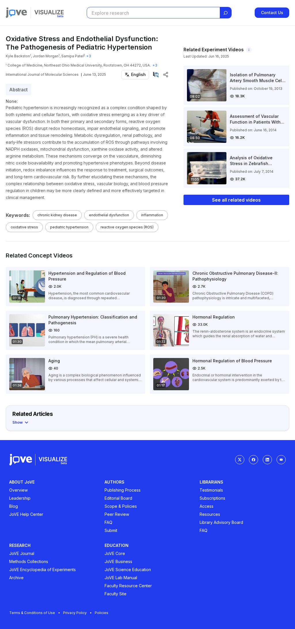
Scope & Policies (121, 506)
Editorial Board (118, 498)
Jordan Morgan (45, 56)
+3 (88, 56)
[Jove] (16, 12)
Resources (210, 514)
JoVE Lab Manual (121, 577)
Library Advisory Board (221, 522)
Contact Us (272, 12)
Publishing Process (123, 490)
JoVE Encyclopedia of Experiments (42, 569)
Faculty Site (115, 593)
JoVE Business (118, 561)
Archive (16, 577)
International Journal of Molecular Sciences (42, 74)
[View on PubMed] (155, 74)
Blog (13, 506)
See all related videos (236, 200)
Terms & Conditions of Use (32, 613)
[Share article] (166, 75)
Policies (101, 613)
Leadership (20, 498)
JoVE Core (115, 553)
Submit (111, 530)
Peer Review (117, 514)
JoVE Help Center (26, 514)
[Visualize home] (49, 12)
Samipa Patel (72, 56)
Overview (18, 490)
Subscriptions (212, 498)
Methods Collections (28, 561)
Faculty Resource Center (128, 585)
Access (206, 506)
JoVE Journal (21, 553)
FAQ (108, 522)
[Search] (225, 13)
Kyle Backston (18, 56)
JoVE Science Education (128, 569)
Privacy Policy (75, 613)
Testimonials (211, 490)
